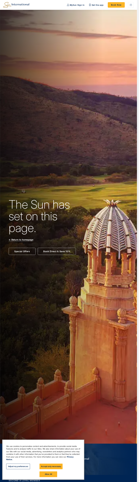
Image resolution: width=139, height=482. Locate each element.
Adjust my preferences (18, 466)
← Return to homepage (21, 239)
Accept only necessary (51, 466)
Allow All (48, 474)
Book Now (116, 5)
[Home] (16, 5)
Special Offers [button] (22, 251)
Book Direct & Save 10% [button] (56, 251)
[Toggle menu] (131, 5)
